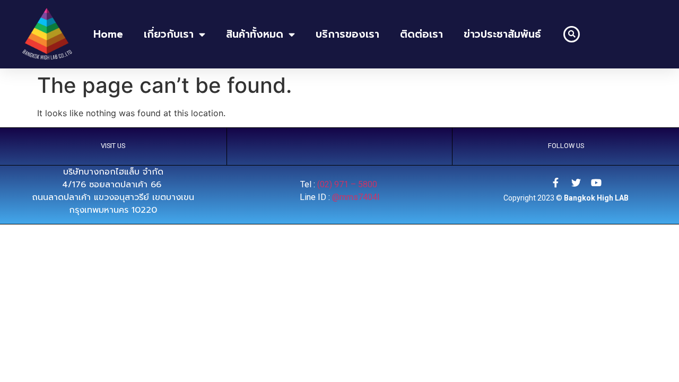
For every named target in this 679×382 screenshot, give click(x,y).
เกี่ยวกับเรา (169, 34)
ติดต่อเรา (421, 34)
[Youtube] (596, 182)
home (108, 34)
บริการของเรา (347, 34)
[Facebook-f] (556, 182)
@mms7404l (355, 197)
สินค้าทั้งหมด (254, 34)
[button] (571, 34)
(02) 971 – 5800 (348, 184)
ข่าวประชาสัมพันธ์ (502, 34)
